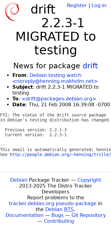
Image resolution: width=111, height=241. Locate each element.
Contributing (59, 221)
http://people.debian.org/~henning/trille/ (60, 154)
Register (77, 5)
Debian (18, 180)
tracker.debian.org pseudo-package (53, 203)
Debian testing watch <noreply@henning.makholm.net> (55, 78)
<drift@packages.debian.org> (59, 99)
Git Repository (89, 215)
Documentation (24, 215)
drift (90, 65)
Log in (99, 5)
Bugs (57, 215)
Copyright (89, 180)
